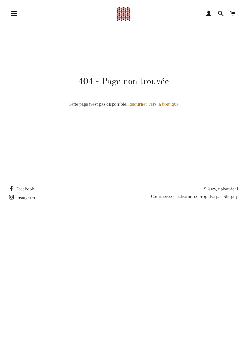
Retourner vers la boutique (153, 104)
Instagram (25, 197)
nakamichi (228, 189)
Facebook (24, 189)
